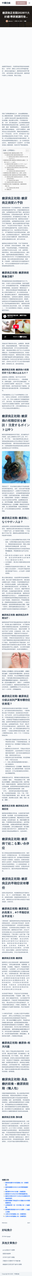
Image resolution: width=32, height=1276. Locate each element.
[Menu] (29, 3)
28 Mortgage (6, 1236)
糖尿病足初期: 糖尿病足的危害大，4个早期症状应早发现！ (17, 177)
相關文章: (9, 189)
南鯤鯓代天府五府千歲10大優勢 (12, 1264)
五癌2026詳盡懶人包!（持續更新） (16, 1214)
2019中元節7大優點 (9, 1257)
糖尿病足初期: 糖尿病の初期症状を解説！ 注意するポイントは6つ (16, 161)
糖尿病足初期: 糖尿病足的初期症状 (17, 171)
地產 (25, 21)
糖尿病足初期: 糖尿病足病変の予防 (13, 153)
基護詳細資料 (7, 1253)
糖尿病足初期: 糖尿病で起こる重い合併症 (15, 173)
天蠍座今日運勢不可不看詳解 (11, 1261)
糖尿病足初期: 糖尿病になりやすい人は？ (17, 164)
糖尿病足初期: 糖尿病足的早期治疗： (17, 165)
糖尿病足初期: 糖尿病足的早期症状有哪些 (15, 175)
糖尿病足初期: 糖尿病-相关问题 (15, 182)
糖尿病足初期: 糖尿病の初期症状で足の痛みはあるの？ (18, 157)
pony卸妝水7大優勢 (9, 1250)
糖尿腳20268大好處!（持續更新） (16, 1191)
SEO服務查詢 (21, 3)
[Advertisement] (16, 47)
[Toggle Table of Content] (26, 150)
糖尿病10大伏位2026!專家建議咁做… (17, 1194)
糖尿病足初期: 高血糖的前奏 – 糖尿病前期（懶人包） (15, 185)
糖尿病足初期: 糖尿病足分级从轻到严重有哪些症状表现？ (17, 168)
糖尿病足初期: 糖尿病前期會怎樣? (14, 155)
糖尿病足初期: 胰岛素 (14, 187)
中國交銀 (6, 3)
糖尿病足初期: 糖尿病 (14, 180)
